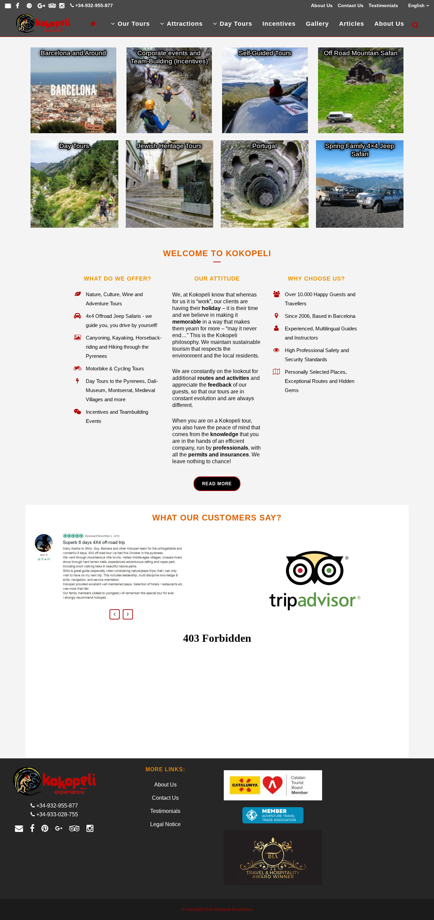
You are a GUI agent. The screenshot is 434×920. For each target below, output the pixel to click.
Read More (217, 483)
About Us (322, 5)
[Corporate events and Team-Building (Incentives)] (169, 90)
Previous (115, 614)
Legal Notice (165, 824)
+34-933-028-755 (57, 814)
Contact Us (350, 5)
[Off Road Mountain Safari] (361, 90)
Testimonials (383, 5)
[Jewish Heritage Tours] (170, 184)
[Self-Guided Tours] (265, 90)
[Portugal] (265, 184)
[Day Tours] (74, 184)
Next (128, 614)
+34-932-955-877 (94, 5)
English (416, 5)
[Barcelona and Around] (73, 90)
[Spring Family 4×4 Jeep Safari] (360, 184)
